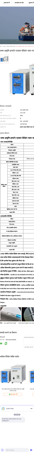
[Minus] (31, 408)
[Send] (31, 450)
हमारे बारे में (7, 2)
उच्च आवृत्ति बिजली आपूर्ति (10, 323)
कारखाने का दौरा (19, 2)
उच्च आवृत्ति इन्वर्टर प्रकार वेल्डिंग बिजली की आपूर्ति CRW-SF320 (13, 389)
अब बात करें (14, 394)
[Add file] (2, 450)
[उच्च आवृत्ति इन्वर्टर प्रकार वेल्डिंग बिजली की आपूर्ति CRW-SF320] (13, 374)
